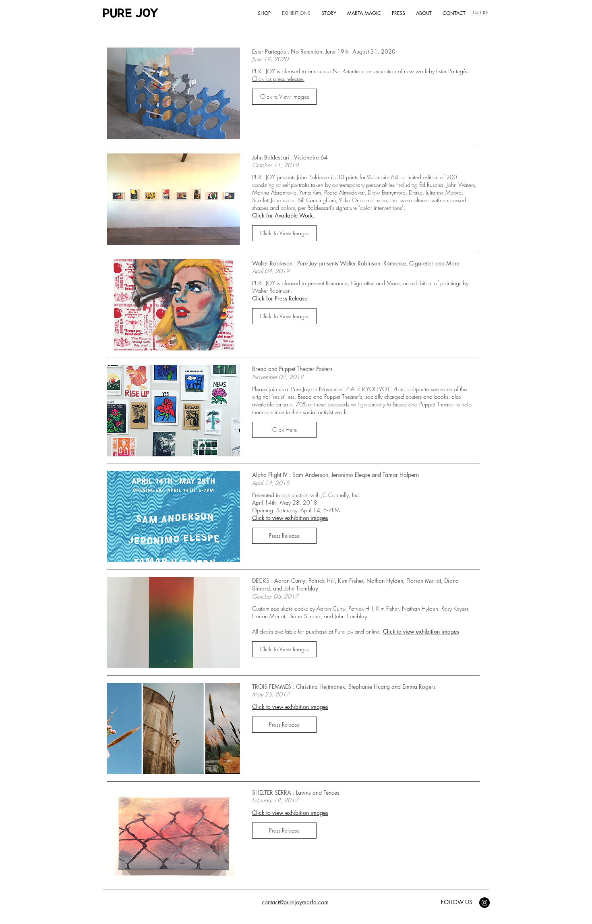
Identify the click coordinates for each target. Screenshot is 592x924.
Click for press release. (278, 79)
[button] (284, 97)
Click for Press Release (279, 298)
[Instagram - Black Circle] (484, 902)
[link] (482, 12)
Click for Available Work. (283, 215)
